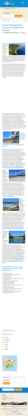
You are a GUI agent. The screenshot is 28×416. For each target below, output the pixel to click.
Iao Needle (9, 250)
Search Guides (18, 15)
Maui (15, 60)
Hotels (13, 8)
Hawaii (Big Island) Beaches (18, 167)
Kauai (12, 60)
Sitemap (4, 399)
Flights (6, 344)
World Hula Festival (18, 258)
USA (18, 12)
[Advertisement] (9, 37)
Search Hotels (6, 383)
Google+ (16, 411)
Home (3, 394)
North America (6, 13)
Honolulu (16, 256)
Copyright (5, 330)
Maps (6, 346)
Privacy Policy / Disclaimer (7, 398)
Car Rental (7, 8)
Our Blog (4, 395)
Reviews (6, 349)
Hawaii (13, 12)
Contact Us (4, 397)
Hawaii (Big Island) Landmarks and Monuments (13, 195)
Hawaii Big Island (6, 12)
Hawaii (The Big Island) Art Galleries (15, 228)
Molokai (18, 60)
